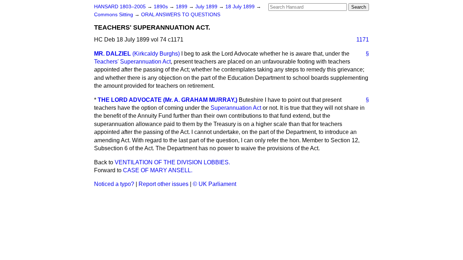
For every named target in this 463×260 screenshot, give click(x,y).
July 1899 (207, 6)
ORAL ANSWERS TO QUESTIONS (180, 14)
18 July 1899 (240, 6)
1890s (161, 6)
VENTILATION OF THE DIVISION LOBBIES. (172, 162)
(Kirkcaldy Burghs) (156, 54)
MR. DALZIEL (112, 54)
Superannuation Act (236, 108)
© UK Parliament (214, 184)
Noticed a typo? (114, 184)
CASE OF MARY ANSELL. (157, 170)
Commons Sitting (114, 14)
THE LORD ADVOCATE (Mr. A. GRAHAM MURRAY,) (167, 100)
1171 (362, 39)
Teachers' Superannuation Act (132, 61)
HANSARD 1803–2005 (120, 6)
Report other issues (163, 184)
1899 (182, 6)
